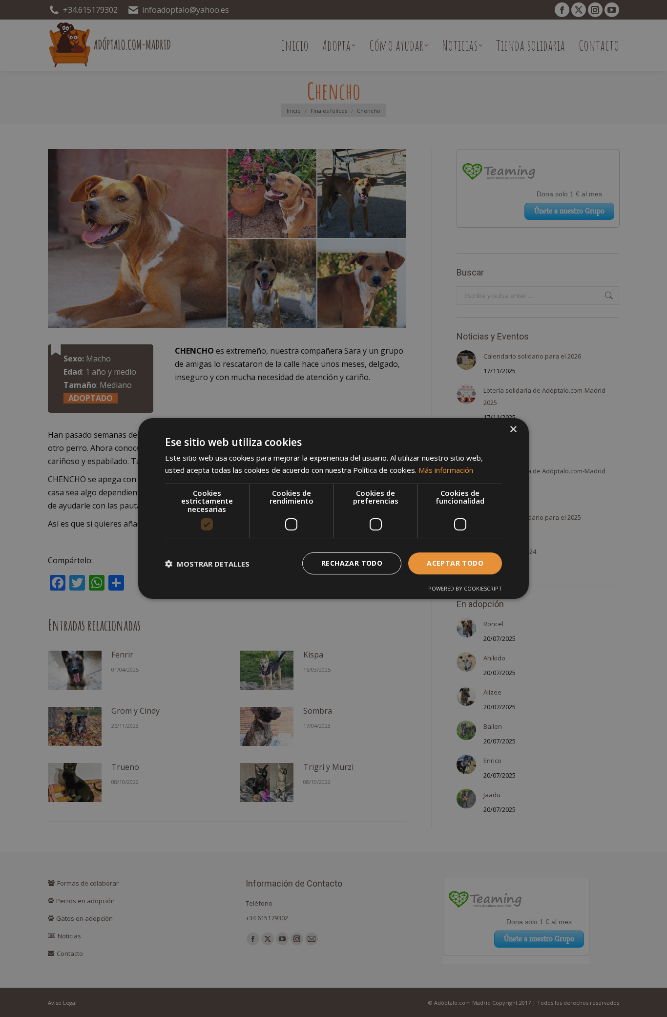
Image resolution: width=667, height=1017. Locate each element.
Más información (445, 470)
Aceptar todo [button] (455, 563)
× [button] (513, 429)
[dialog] (333, 508)
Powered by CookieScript (465, 588)
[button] (207, 563)
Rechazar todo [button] (351, 563)
